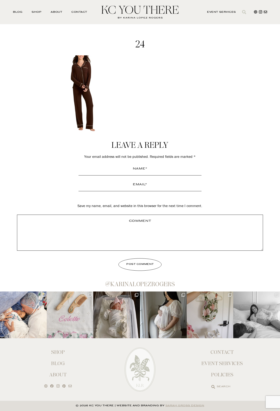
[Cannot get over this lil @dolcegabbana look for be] (210, 314)
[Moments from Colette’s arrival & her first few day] (23, 314)
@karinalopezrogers (140, 284)
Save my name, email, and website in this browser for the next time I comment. (139, 205)
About (56, 12)
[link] (213, 387)
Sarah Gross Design (184, 406)
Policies (222, 374)
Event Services (221, 12)
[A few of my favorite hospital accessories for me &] (70, 314)
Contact (79, 12)
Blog (17, 12)
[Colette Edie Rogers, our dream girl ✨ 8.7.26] (116, 314)
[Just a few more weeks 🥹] (256, 314)
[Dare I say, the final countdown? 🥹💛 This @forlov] (163, 314)
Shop (36, 12)
